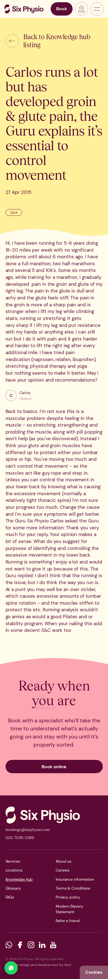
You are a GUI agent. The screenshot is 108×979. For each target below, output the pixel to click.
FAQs (10, 897)
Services (13, 861)
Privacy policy (68, 897)
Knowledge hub (19, 879)
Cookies (93, 972)
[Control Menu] (97, 9)
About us (63, 861)
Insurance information (75, 879)
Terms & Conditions (73, 888)
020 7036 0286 (20, 837)
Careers (63, 870)
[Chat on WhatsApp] (11, 968)
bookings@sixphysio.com (28, 829)
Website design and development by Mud (38, 965)
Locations (14, 870)
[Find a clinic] (81, 9)
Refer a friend (68, 920)
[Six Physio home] (23, 8)
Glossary (13, 888)
